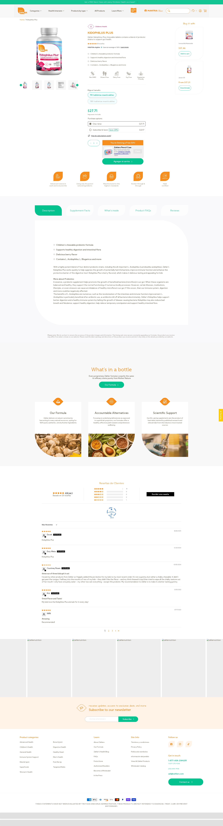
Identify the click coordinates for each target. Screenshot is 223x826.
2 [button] (108, 631)
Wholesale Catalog (138, 766)
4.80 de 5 (69, 493)
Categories (34, 11)
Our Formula (110, 385)
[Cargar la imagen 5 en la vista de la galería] (73, 85)
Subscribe (127, 719)
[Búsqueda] (168, 10)
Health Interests (55, 11)
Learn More (117, 11)
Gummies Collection (121, 153)
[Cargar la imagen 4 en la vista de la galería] (61, 85)
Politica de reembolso (139, 752)
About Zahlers (99, 742)
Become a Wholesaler (102, 771)
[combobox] (178, 10)
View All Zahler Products (140, 761)
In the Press (98, 775)
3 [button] (112, 631)
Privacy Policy (136, 747)
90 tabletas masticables (102, 95)
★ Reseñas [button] (221, 415)
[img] (46, 531)
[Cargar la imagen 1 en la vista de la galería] (25, 85)
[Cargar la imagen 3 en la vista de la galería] (49, 85)
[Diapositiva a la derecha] (77, 85)
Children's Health (124, 152)
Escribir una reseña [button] (160, 494)
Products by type (78, 11)
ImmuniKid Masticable (186, 43)
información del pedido (140, 756)
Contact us (184, 782)
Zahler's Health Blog (101, 752)
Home (22, 20)
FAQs (96, 756)
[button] (205, 10)
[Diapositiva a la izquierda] (21, 85)
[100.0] (111, 512)
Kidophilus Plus (31, 20)
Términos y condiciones (140, 742)
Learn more (125, 47)
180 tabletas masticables (102, 101)
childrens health (101, 26)
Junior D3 (182, 77)
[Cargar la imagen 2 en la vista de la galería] (37, 85)
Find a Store (98, 761)
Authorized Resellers (102, 766)
